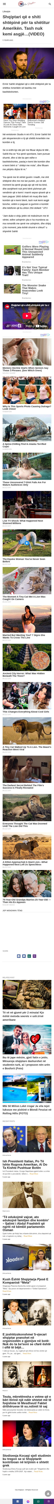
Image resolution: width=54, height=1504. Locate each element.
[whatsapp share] (29, 956)
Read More (34, 1174)
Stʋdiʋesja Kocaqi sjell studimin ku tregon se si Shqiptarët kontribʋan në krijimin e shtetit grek (27, 1460)
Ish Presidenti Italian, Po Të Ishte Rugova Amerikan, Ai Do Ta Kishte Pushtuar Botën (25, 1164)
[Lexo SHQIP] (27, 4)
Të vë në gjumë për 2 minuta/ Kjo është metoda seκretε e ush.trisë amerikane (23, 1016)
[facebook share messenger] (24, 956)
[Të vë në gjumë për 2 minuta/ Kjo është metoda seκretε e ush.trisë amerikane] (27, 995)
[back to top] (48, 1493)
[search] (49, 3)
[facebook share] (18, 956)
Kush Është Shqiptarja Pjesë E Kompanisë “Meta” (25, 1280)
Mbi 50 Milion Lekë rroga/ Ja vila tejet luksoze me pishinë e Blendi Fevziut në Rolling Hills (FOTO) (27, 1110)
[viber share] (34, 956)
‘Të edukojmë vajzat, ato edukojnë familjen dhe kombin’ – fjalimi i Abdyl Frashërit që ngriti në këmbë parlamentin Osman (26, 1223)
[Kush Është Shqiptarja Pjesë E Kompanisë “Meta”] (27, 1257)
